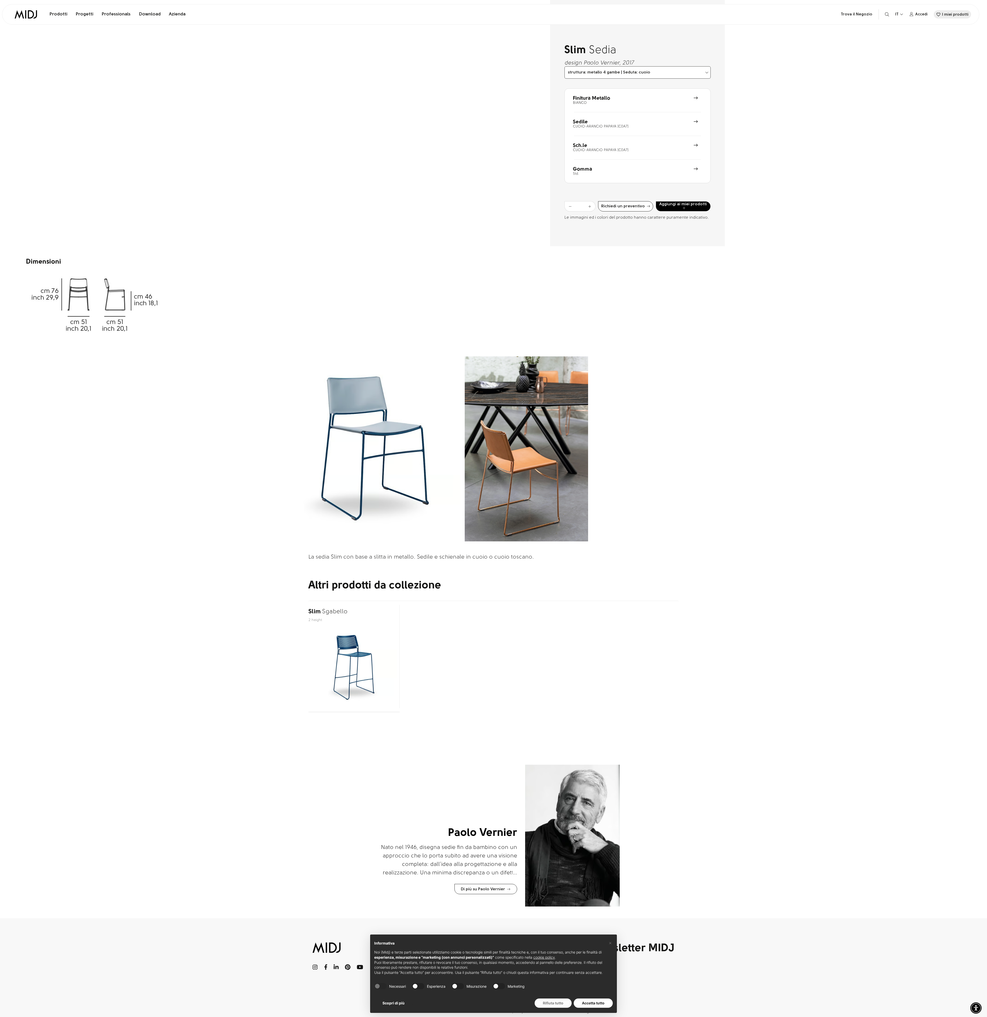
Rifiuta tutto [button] (553, 1003)
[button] (976, 1008)
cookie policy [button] (544, 957)
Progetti (84, 14)
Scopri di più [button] (393, 1003)
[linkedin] (336, 967)
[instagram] (315, 967)
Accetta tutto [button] (593, 1003)
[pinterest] (348, 967)
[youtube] (360, 967)
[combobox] (637, 72)
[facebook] (325, 967)
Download (150, 14)
